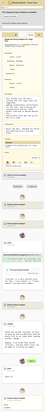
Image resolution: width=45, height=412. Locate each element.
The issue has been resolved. (19, 270)
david (9, 243)
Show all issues (33, 273)
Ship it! (32, 361)
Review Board (24, 3)
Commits (8, 139)
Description (10, 94)
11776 (17, 44)
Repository (10, 61)
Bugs (12, 69)
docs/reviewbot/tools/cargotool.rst (16, 255)
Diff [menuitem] (39, 35)
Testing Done (9, 124)
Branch (12, 65)
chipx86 (18, 57)
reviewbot (19, 83)
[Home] (9, 2)
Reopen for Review (9, 16)
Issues (7, 152)
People (12, 87)
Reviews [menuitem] (30, 35)
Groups (11, 83)
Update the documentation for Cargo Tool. (21, 146)
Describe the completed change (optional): (15, 23)
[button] (3, 4)
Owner (12, 57)
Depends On (10, 73)
